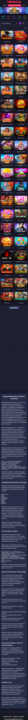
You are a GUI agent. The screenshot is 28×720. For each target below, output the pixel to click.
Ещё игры (14, 307)
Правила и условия (18, 716)
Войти (4, 5)
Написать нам (7, 716)
